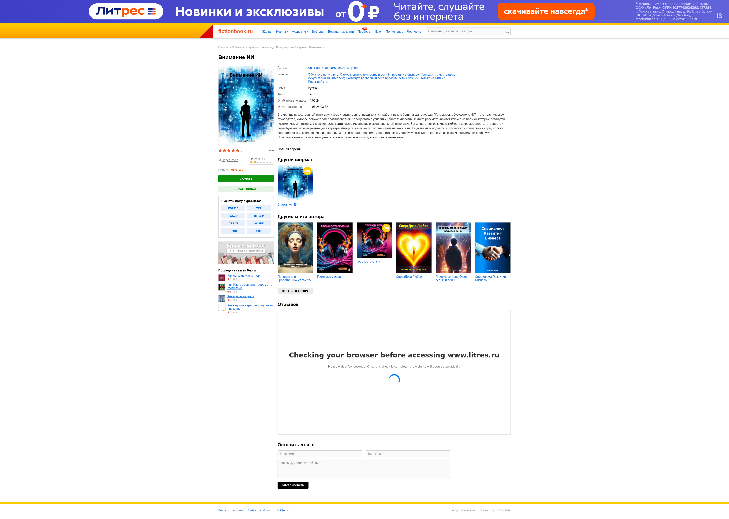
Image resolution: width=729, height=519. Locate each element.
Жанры (267, 31)
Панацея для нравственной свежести (295, 278)
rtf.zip (259, 215)
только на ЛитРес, (433, 78)
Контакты (238, 510)
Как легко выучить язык (243, 275)
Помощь (223, 510)
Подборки (365, 31)
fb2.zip (233, 208)
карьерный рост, (372, 78)
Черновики (414, 31)
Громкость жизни (329, 276)
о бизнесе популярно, (323, 74)
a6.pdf (259, 223)
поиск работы (318, 81)
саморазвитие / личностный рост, (363, 74)
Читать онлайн (246, 189)
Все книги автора (295, 291)
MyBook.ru (266, 510)
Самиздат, (353, 78)
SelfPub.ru (283, 510)
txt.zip (233, 215)
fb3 (258, 231)
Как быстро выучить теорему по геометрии (249, 286)
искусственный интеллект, (326, 78)
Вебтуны (318, 31)
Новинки (282, 31)
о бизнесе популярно (245, 47)
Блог (378, 31)
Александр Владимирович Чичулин (284, 47)
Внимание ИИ (287, 204)
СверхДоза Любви (409, 276)
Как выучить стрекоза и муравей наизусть (250, 307)
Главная (223, 47)
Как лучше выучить (240, 296)
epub (233, 231)
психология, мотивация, (438, 74)
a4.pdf (233, 223)
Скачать (246, 178)
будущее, (413, 78)
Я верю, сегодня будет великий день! (451, 278)
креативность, (395, 78)
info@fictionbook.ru (463, 510)
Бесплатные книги (341, 31)
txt (258, 208)
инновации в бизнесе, (404, 74)
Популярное (394, 31)
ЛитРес (252, 510)
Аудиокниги (300, 31)
